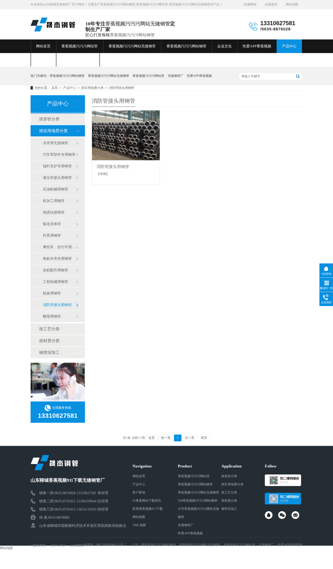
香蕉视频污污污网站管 (79, 46)
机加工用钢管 (54, 201)
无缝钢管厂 (175, 76)
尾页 (204, 438)
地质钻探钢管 (54, 212)
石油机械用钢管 (55, 189)
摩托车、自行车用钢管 (59, 247)
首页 (54, 88)
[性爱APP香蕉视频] (53, 24)
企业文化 (224, 46)
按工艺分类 (49, 329)
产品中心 (289, 46)
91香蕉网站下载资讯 (77, 60)
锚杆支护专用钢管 (57, 166)
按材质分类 (49, 340)
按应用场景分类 (92, 88)
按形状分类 (49, 119)
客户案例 (43, 60)
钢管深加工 (49, 352)
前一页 (166, 438)
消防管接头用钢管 (121, 88)
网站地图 (292, 4)
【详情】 (103, 174)
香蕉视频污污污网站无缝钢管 (137, 24)
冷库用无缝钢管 (55, 143)
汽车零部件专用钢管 (59, 154)
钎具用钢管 (52, 235)
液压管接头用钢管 (57, 178)
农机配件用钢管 (55, 270)
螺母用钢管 (52, 316)
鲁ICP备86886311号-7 (111, 545)
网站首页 (43, 46)
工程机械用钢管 (55, 282)
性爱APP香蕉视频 (257, 46)
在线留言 (271, 4)
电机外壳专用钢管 (57, 258)
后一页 (189, 438)
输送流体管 (52, 224)
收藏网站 (250, 4)
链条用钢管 (52, 293)
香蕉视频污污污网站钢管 (132, 35)
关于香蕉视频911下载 (122, 60)
